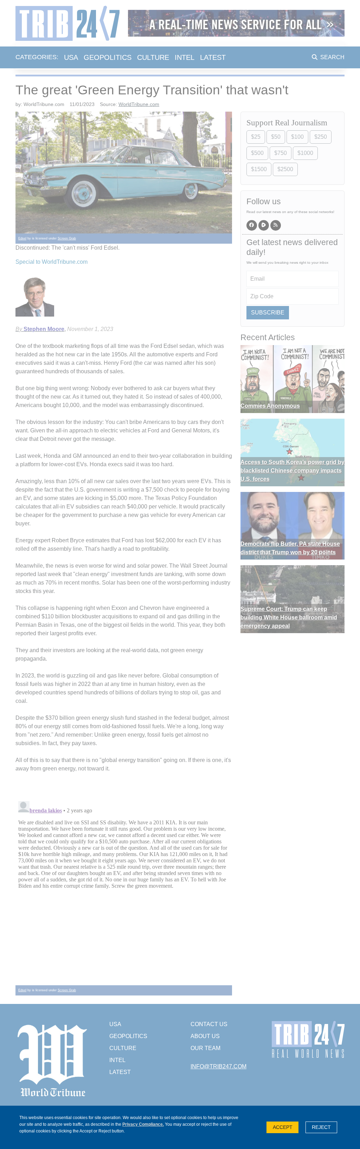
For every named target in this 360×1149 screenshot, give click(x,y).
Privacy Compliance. (143, 1124)
